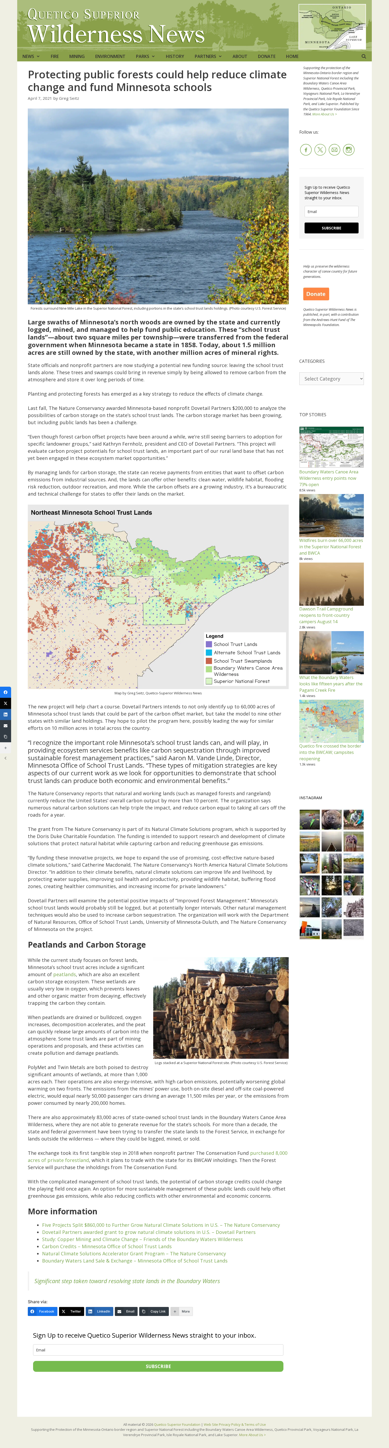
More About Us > (324, 114)
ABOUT (240, 56)
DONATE (266, 56)
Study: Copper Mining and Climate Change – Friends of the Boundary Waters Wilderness (142, 1239)
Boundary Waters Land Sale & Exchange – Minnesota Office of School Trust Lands (135, 1260)
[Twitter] (5, 703)
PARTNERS (205, 56)
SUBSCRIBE (158, 1366)
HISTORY (175, 56)
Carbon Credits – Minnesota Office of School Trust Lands (107, 1246)
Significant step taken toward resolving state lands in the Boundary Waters (127, 1281)
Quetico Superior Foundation (177, 1424)
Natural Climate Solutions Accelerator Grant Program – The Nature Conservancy (134, 1253)
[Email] (5, 725)
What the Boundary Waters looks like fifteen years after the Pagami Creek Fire (331, 684)
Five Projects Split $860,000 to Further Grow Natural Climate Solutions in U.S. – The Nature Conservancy (161, 1225)
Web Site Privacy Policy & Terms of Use (235, 1424)
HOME (292, 56)
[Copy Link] (5, 736)
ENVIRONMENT (110, 56)
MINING (77, 56)
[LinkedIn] (5, 714)
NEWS (28, 56)
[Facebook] (5, 692)
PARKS (142, 56)
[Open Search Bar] (364, 56)
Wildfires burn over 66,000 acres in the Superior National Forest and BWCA (331, 546)
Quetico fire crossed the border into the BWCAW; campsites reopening (330, 752)
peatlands (64, 974)
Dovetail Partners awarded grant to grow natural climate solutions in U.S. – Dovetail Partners (149, 1232)
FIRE (55, 56)
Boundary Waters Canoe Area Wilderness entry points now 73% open (328, 478)
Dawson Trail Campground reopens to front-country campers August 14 (326, 615)
